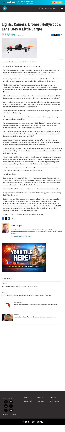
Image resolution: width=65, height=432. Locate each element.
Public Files (53, 397)
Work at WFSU (28, 401)
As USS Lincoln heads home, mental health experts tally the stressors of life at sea (26, 295)
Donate (58, 2)
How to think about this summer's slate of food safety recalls (20, 286)
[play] (4, 8)
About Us (26, 397)
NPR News (4, 283)
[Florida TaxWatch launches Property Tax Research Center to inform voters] (7, 305)
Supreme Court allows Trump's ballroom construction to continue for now (35, 317)
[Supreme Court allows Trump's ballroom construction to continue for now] (7, 317)
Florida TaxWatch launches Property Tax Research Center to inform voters (35, 304)
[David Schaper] (5, 228)
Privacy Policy (41, 401)
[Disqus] (32, 368)
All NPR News (5, 293)
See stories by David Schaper (21, 236)
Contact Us (40, 397)
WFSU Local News (18, 302)
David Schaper (11, 34)
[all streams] (62, 8)
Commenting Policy (55, 401)
